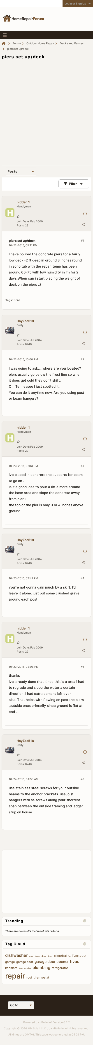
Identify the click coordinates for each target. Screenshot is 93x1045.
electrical (60, 955)
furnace (79, 955)
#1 (82, 240)
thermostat (41, 977)
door (31, 956)
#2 (82, 359)
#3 (82, 466)
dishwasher (16, 955)
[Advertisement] (46, 110)
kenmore (11, 968)
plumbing (41, 967)
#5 (82, 666)
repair (15, 975)
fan (69, 956)
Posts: (20, 225)
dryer (50, 956)
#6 (82, 779)
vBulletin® (46, 1022)
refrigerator (60, 968)
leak (21, 968)
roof (29, 977)
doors (37, 956)
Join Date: (23, 221)
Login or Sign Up (75, 3)
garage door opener (52, 961)
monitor (27, 968)
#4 (82, 578)
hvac (74, 961)
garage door (24, 962)
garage (10, 962)
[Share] (83, 224)
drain (44, 956)
